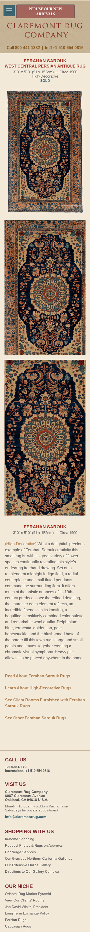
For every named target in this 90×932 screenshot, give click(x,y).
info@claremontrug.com (25, 817)
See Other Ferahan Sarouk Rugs (35, 718)
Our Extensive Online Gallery (28, 865)
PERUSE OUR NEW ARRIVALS (45, 11)
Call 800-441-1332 (23, 48)
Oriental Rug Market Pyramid (28, 894)
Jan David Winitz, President (26, 907)
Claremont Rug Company (45, 34)
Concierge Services (20, 852)
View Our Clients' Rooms (24, 900)
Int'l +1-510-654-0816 (64, 48)
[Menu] (9, 10)
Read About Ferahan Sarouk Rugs (37, 676)
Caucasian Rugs (18, 926)
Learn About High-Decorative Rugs (38, 688)
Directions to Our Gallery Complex (32, 871)
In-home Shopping (19, 839)
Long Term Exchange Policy (27, 913)
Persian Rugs (15, 920)
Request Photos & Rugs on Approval (33, 845)
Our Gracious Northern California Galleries (38, 858)
